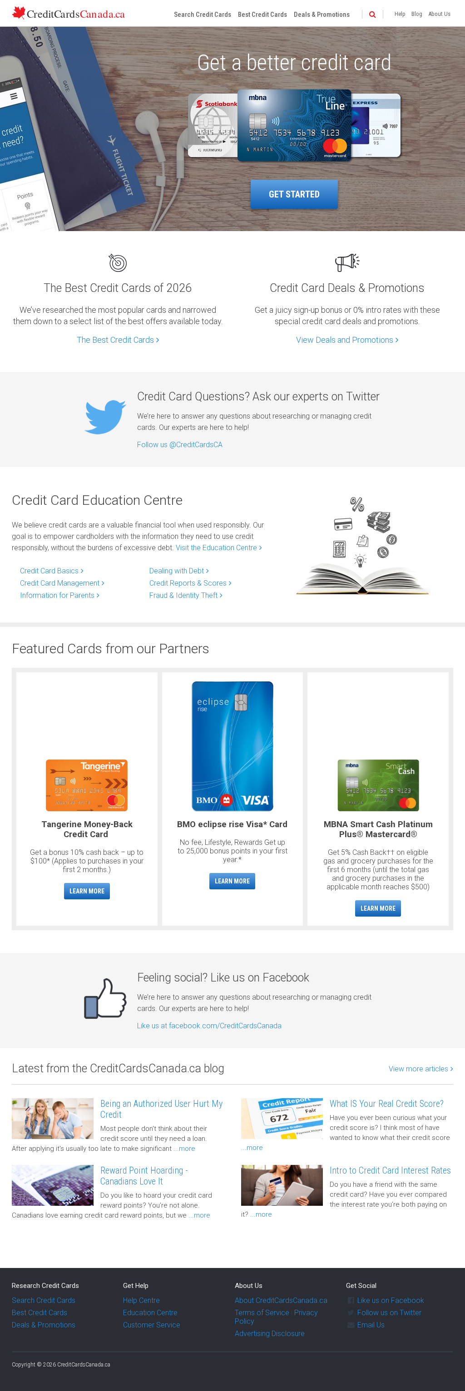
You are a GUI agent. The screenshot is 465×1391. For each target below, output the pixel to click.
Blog (416, 13)
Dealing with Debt (176, 571)
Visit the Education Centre (216, 547)
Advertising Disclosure (270, 1333)
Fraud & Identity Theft (183, 595)
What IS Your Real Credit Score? (387, 1103)
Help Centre (141, 1300)
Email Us (371, 1325)
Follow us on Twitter (389, 1312)
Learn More (86, 891)
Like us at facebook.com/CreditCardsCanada (209, 1025)
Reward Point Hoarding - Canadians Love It (144, 1176)
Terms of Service (262, 1312)
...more (183, 1148)
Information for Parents (57, 595)
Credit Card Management (59, 583)
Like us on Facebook (390, 1300)
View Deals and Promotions (344, 340)
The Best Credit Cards (115, 340)
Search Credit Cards (202, 14)
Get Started (294, 194)
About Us (439, 13)
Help (400, 13)
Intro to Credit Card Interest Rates (390, 1170)
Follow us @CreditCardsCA (180, 444)
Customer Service (151, 1325)
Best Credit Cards (262, 14)
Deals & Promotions (322, 14)
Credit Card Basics (49, 571)
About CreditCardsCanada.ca (281, 1300)
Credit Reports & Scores (188, 583)
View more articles (418, 1069)
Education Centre (150, 1312)
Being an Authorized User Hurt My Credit (161, 1109)
